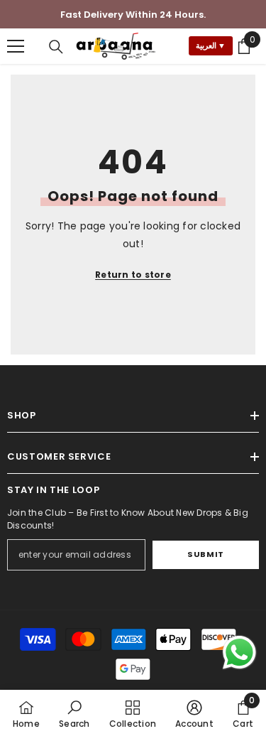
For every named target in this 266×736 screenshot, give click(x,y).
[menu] (15, 46)
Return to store (133, 275)
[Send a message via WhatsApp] (239, 652)
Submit (205, 554)
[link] (74, 713)
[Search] (56, 46)
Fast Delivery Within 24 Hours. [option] (133, 14)
